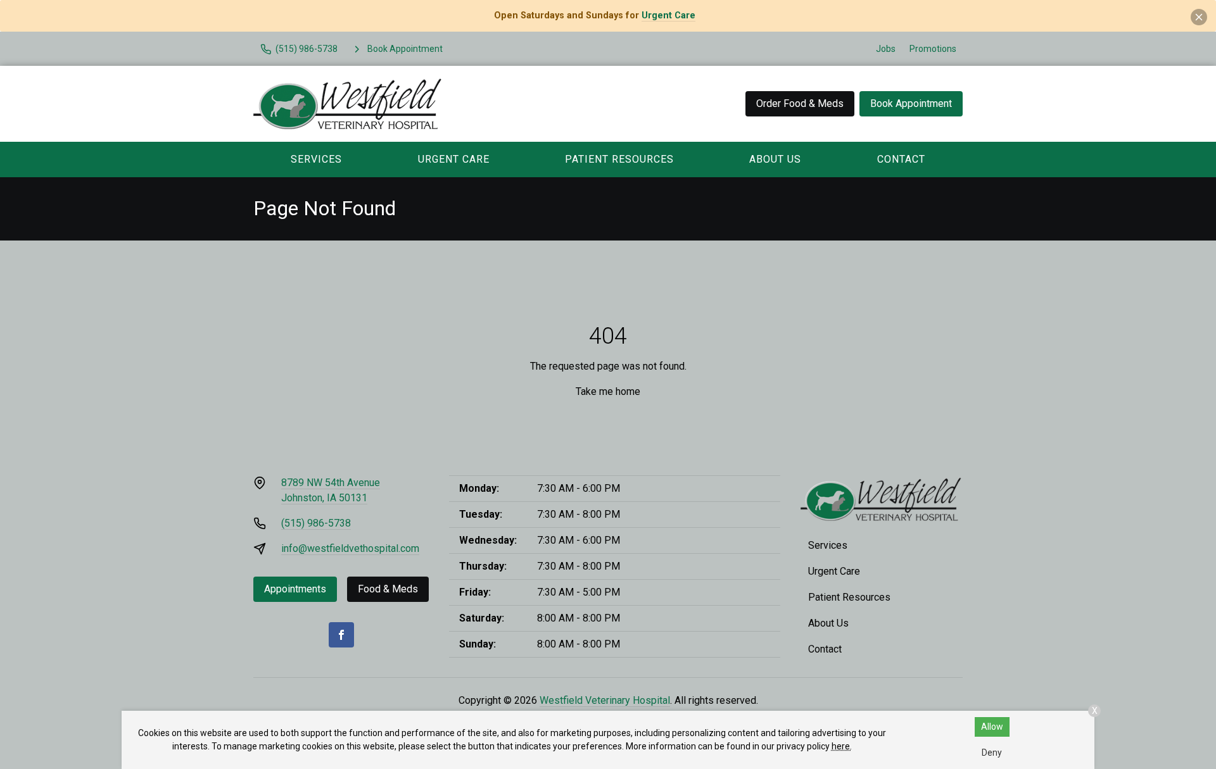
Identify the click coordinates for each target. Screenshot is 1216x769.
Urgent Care (668, 15)
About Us (775, 159)
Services (316, 159)
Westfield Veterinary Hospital (605, 700)
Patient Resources (619, 159)
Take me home (608, 391)
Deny (992, 752)
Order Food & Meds (800, 103)
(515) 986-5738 (316, 523)
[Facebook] (341, 634)
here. (842, 746)
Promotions (932, 49)
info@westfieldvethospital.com (350, 548)
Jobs (886, 49)
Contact (901, 159)
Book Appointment (911, 103)
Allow (992, 727)
